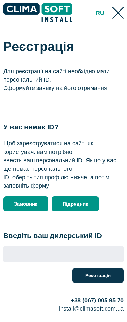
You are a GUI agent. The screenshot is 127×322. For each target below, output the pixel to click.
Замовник (25, 204)
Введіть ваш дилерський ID (52, 236)
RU (100, 13)
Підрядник (75, 204)
